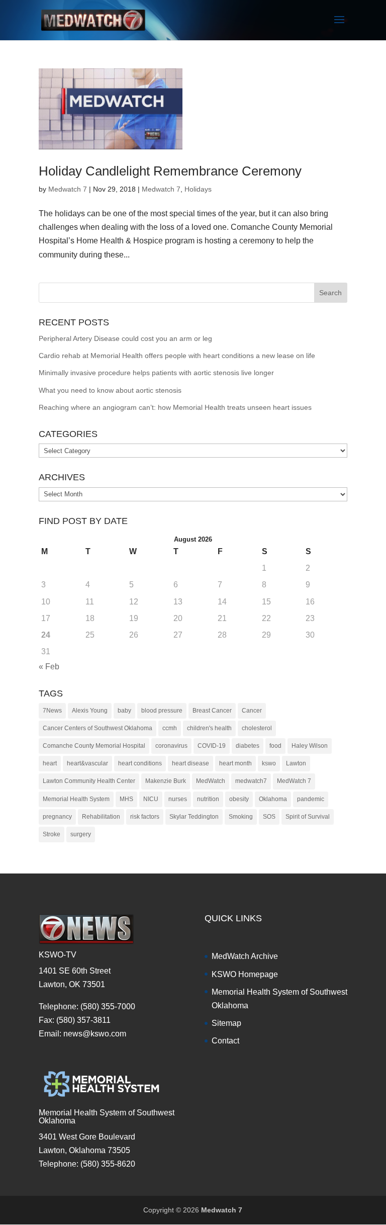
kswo (269, 763)
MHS (126, 799)
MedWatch (210, 780)
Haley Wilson (310, 745)
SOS (269, 816)
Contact (225, 1040)
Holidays (198, 189)
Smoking (241, 816)
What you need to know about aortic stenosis (110, 390)
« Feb (49, 666)
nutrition (208, 799)
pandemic (310, 799)
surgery (80, 834)
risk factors (144, 816)
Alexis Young (90, 710)
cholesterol (257, 728)
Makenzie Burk (165, 780)
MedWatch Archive (245, 956)
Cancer (252, 710)
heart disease (190, 763)
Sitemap (226, 1023)
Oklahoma (273, 799)
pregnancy (57, 816)
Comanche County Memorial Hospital (94, 745)
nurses (177, 799)
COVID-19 (212, 745)
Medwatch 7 (67, 189)
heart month (235, 763)
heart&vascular (87, 763)
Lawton (296, 763)
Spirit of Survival (307, 816)
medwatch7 (251, 780)
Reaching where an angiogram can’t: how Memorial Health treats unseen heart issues (175, 407)
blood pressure (161, 710)
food (275, 745)
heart (50, 763)
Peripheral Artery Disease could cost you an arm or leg (125, 338)
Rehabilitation (101, 816)
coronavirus (171, 745)
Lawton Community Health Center (89, 780)
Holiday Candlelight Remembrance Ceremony (170, 171)
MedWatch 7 (294, 780)
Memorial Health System (76, 799)
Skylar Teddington (194, 816)
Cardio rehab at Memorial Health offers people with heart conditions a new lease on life (177, 356)
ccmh (169, 728)
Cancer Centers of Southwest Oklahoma (97, 728)
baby (124, 710)
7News (52, 710)
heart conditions (140, 763)
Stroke (51, 834)
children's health (209, 728)
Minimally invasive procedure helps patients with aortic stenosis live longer (156, 373)
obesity (239, 799)
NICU (150, 799)
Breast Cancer (212, 710)
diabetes (247, 745)
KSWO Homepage (245, 974)
